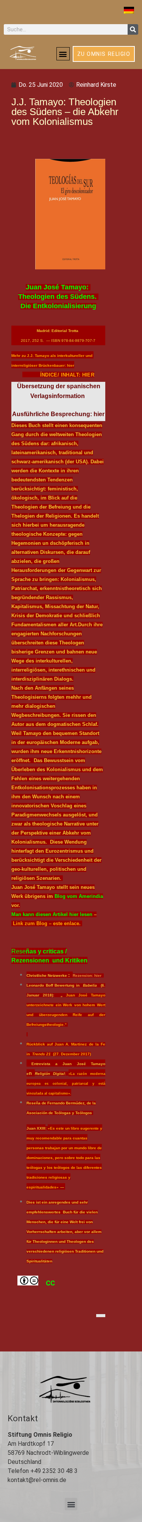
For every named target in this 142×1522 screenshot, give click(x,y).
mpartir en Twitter (118, 1319)
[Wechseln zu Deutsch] (129, 10)
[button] (63, 53)
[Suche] (133, 29)
